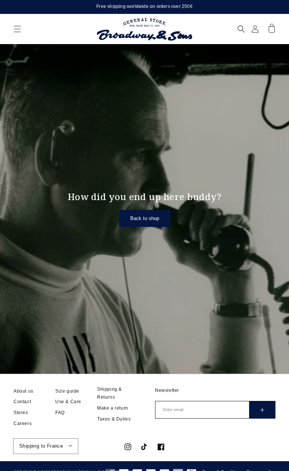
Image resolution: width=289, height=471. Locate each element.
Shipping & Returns (109, 393)
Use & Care (68, 401)
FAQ (60, 412)
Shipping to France (41, 446)
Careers (23, 423)
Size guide (67, 391)
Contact (22, 401)
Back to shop (144, 218)
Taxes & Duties (114, 419)
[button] (17, 29)
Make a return (112, 408)
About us (23, 391)
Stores (21, 412)
